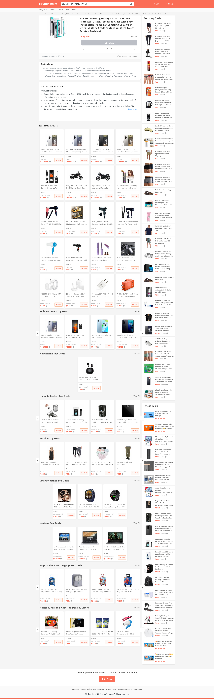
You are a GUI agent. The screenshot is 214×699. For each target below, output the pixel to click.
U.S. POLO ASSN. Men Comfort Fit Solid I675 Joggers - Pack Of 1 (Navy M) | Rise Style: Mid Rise (164, 38)
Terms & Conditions (97, 689)
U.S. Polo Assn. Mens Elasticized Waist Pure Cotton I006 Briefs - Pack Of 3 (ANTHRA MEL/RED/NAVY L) (164, 77)
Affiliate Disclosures (125, 689)
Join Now (107, 679)
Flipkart (93, 342)
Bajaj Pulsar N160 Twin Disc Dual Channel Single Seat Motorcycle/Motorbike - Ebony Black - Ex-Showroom (76, 187)
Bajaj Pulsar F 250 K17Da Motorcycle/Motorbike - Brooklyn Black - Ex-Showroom (101, 187)
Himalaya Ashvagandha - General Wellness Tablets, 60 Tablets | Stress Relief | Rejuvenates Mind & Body (164, 392)
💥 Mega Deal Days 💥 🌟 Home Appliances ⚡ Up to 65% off (164, 656)
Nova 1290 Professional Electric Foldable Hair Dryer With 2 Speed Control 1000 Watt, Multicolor (51, 259)
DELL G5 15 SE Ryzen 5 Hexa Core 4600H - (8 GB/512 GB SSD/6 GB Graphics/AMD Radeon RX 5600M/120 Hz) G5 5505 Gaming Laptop (114, 548)
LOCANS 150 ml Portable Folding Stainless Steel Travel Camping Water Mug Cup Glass (51, 421)
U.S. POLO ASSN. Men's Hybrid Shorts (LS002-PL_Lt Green (163, 241)
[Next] (142, 333)
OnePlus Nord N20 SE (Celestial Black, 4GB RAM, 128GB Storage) (126, 336)
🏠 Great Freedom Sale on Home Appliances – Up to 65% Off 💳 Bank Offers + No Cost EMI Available (164, 426)
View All (137, 311)
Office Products (122, 56)
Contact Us (84, 689)
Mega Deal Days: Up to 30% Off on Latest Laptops (163, 413)
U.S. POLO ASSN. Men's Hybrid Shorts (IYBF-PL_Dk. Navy (163, 26)
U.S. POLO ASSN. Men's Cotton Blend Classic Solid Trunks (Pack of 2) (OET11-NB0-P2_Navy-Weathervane (163, 179)
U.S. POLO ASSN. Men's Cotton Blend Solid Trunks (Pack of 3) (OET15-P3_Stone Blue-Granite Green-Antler (164, 354)
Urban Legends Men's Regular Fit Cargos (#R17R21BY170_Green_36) (127, 463)
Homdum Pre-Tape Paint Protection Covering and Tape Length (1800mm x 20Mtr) (164, 141)
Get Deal (109, 42)
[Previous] (37, 333)
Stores (52, 10)
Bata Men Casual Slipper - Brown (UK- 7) (164, 278)
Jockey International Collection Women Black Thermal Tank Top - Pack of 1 (51, 463)
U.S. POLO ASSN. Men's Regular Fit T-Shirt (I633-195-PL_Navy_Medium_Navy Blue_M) (163, 228)
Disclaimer (138, 689)
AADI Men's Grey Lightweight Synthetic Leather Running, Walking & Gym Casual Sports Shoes (163, 341)
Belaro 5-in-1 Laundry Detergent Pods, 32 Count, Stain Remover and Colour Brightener (50, 632)
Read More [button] (132, 109)
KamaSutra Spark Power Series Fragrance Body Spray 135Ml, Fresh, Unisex (164, 64)
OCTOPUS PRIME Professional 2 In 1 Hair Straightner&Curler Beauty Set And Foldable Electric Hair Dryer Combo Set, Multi (127, 632)
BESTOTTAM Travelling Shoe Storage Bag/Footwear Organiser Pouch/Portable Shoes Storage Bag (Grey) (76, 590)
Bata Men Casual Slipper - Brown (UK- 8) (164, 191)
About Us (75, 689)
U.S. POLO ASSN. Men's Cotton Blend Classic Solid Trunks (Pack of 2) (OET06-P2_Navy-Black (163, 166)
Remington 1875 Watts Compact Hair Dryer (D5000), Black (102, 223)
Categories (43, 10)
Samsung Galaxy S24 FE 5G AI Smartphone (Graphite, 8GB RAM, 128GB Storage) (163, 328)
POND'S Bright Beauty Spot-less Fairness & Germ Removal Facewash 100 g (164, 215)
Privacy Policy (111, 689)
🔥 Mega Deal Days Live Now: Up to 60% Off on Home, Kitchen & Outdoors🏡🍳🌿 (163, 643)
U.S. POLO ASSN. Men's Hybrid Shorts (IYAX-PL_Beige (163, 153)
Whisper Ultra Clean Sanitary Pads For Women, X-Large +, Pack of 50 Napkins (164, 366)
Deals (61, 10)
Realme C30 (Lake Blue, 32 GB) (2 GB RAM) (101, 336)
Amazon (43, 342)
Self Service (133, 56)
